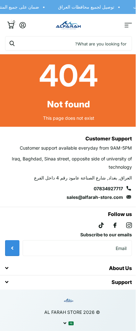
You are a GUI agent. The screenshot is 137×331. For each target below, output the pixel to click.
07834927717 (103, 188)
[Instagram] (124, 225)
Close (66, 268)
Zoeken (12, 43)
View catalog (123, 25)
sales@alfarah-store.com (90, 197)
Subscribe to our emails (101, 234)
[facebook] (110, 225)
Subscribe (12, 248)
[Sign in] (22, 25)
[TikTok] (96, 225)
